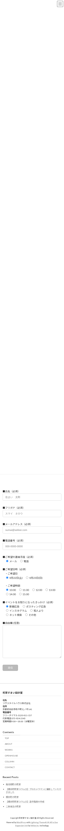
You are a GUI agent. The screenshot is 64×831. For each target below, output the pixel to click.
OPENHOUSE (11, 755)
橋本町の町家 (12, 797)
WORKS (8, 749)
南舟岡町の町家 (13, 784)
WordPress (21, 822)
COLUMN (9, 761)
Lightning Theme (38, 822)
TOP (7, 738)
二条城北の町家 (13, 806)
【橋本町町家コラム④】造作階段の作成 (25, 801)
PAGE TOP (59, 802)
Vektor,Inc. (35, 825)
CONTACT (10, 767)
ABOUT (8, 744)
